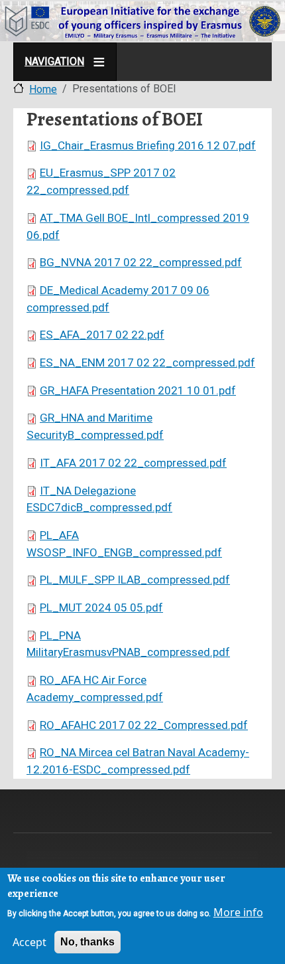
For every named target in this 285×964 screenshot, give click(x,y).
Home (43, 89)
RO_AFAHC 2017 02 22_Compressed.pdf (144, 725)
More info (238, 912)
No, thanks (87, 941)
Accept (29, 942)
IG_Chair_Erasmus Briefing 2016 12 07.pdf (148, 145)
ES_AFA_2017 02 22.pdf (102, 334)
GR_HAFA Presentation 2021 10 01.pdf (138, 390)
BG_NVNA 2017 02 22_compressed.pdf (141, 262)
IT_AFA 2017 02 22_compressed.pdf (133, 462)
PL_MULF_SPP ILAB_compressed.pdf (135, 579)
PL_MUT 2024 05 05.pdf (101, 607)
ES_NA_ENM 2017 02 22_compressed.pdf (147, 362)
